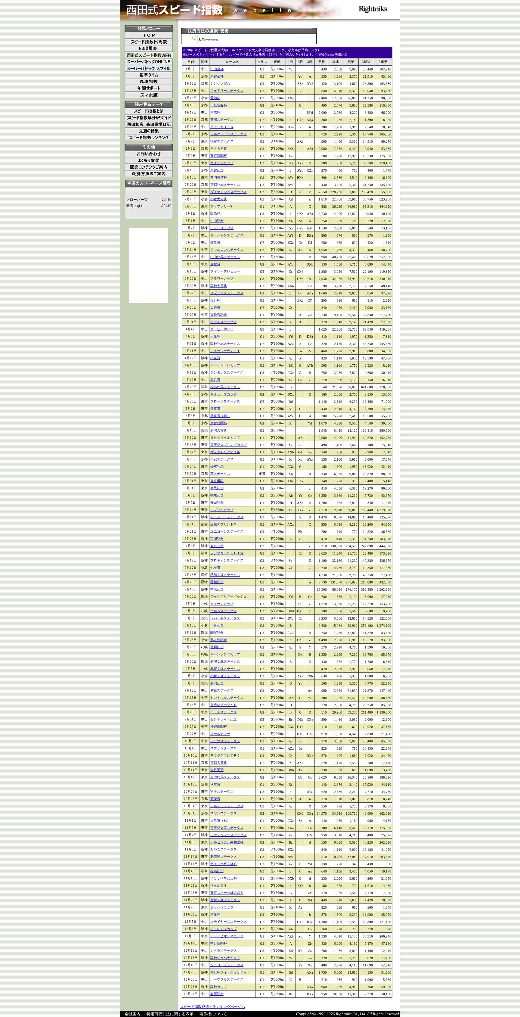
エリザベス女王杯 (223, 878)
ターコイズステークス (226, 965)
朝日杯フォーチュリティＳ (230, 972)
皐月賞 (215, 379)
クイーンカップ (222, 163)
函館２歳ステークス (225, 575)
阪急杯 (215, 213)
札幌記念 (217, 647)
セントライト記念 (223, 719)
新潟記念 (217, 683)
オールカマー (220, 734)
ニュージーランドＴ (225, 351)
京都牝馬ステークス (225, 184)
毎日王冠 (217, 770)
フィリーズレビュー (225, 271)
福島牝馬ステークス (225, 387)
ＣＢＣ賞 (217, 546)
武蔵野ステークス (223, 856)
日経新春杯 (218, 105)
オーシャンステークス (226, 235)
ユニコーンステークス (226, 531)
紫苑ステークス (222, 690)
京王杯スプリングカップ (228, 444)
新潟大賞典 (218, 430)
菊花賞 (215, 799)
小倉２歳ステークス (225, 676)
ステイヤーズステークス (228, 921)
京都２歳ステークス (225, 900)
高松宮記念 (218, 314)
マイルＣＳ (218, 885)
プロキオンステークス (226, 560)
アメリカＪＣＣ (222, 127)
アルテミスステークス (226, 806)
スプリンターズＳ (223, 748)
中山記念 (217, 220)
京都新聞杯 (218, 423)
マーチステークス (223, 322)
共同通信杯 (218, 177)
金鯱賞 (215, 264)
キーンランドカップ (225, 654)
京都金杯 (217, 76)
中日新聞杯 (218, 943)
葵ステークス (220, 473)
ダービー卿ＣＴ (222, 329)
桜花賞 (215, 358)
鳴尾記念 (217, 495)
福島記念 (217, 871)
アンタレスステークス (226, 372)
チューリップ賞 (222, 228)
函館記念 (217, 582)
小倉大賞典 (218, 199)
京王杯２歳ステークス (226, 827)
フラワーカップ (222, 278)
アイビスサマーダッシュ (228, 596)
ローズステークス (223, 712)
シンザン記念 (220, 83)
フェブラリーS (221, 206)
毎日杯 (215, 300)
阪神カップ (218, 986)
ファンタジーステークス (228, 835)
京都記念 (217, 170)
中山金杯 (217, 69)
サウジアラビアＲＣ (225, 755)
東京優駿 (217, 481)
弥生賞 (215, 242)
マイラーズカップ (223, 394)
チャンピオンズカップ (226, 936)
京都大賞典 (218, 762)
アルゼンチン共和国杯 (226, 842)
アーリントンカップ (225, 365)
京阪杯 (215, 914)
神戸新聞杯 (218, 726)
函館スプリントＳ (223, 524)
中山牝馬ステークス (225, 257)
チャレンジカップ (223, 929)
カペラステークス (223, 950)
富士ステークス (222, 791)
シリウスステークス (225, 741)
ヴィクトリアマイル (225, 452)
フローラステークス (225, 401)
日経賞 (215, 307)
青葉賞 (215, 408)
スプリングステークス (226, 293)
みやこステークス (223, 849)
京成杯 (215, 112)
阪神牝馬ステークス (225, 343)
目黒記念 (217, 488)
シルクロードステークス (228, 134)
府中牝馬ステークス (225, 777)
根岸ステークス (222, 141)
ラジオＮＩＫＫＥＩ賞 (226, 553)
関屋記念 (217, 632)
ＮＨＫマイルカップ (225, 437)
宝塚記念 (217, 538)
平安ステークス (222, 459)
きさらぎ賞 (218, 148)
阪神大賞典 (218, 286)
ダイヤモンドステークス (228, 192)
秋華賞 (215, 784)
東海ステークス (222, 119)
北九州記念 (218, 640)
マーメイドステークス (226, 517)
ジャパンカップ (222, 907)
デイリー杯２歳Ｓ (223, 864)
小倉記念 (217, 625)
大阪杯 (215, 336)
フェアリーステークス (226, 90)
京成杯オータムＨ (223, 705)
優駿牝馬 (217, 466)
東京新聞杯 (218, 155)
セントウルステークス (226, 697)
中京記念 (217, 589)
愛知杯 (215, 98)
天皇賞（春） (220, 416)
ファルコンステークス (226, 249)
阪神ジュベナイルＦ (225, 957)
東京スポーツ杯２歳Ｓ (226, 892)
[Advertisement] (149, 265)
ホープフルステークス (226, 979)
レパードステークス (225, 618)
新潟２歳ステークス (225, 661)
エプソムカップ (222, 510)
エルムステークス (223, 611)
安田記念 (217, 502)
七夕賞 (215, 567)
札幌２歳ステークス (225, 668)
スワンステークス (223, 813)
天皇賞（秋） (220, 820)
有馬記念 (217, 994)
